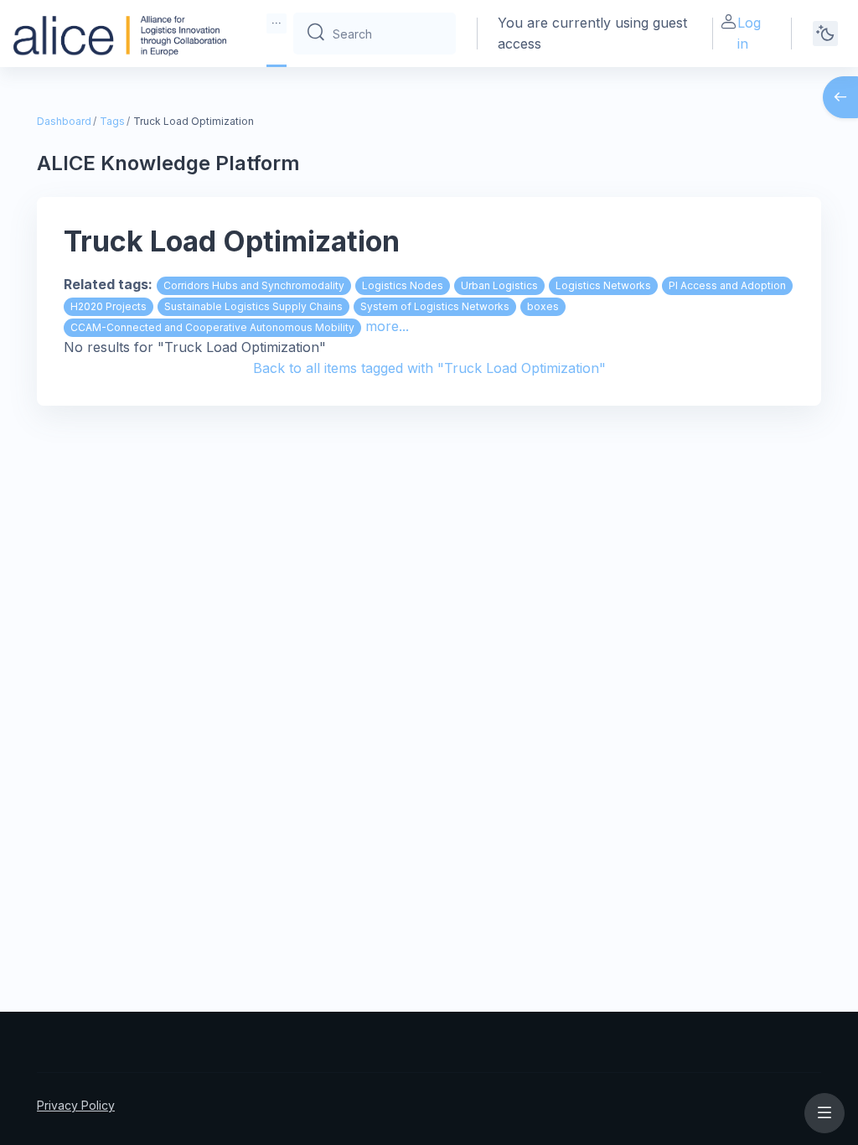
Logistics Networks (603, 285)
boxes (543, 306)
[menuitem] (276, 23)
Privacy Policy (76, 1105)
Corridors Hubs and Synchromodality (253, 285)
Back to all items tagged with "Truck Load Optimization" (429, 368)
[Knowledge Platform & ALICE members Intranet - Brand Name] (120, 33)
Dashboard (64, 121)
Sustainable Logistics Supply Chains (253, 306)
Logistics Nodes (402, 285)
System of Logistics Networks (434, 306)
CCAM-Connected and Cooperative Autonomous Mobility (212, 327)
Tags (112, 121)
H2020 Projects (108, 306)
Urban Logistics (499, 285)
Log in (749, 33)
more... (387, 326)
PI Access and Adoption (727, 285)
